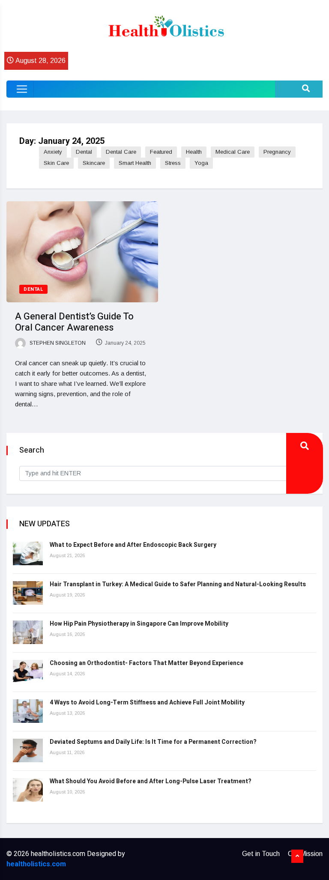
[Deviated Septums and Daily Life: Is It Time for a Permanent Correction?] (28, 750)
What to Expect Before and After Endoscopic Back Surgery (133, 544)
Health (194, 152)
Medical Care (232, 152)
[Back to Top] (297, 856)
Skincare (94, 163)
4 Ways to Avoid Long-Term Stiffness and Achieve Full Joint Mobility (147, 702)
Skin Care (56, 163)
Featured (161, 152)
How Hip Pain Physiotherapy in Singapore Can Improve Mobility (139, 623)
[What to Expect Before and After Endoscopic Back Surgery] (28, 553)
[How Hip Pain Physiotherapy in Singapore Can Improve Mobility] (28, 632)
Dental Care (121, 152)
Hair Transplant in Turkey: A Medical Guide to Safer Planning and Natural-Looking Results (178, 584)
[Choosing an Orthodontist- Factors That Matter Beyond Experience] (28, 671)
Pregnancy (277, 152)
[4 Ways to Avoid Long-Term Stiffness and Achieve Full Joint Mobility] (28, 711)
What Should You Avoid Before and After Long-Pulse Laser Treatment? (150, 781)
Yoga (201, 163)
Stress (173, 163)
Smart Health (135, 163)
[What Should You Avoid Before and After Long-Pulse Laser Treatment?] (28, 790)
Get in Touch (261, 853)
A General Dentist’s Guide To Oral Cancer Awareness (74, 322)
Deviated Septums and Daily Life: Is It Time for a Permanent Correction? (153, 741)
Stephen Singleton (57, 343)
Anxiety (53, 152)
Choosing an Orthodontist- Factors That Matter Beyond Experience (146, 663)
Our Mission (305, 853)
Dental (84, 152)
